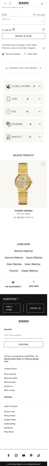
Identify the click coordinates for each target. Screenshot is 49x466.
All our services (10, 374)
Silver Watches (14, 264)
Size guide (41, 14)
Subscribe (24, 344)
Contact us (35, 308)
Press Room (9, 431)
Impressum (8, 427)
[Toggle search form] (10, 4)
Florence (13, 270)
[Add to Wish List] (43, 29)
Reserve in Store (23, 36)
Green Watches (32, 264)
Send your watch (10, 378)
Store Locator (9, 390)
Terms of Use (9, 411)
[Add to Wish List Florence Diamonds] (43, 164)
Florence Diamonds (24, 211)
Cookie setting (9, 423)
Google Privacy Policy (12, 358)
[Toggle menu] (5, 4)
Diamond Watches (14, 257)
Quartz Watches (34, 257)
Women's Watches (23, 250)
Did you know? (10, 382)
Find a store (9, 308)
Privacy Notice (9, 415)
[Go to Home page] (23, 3)
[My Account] (42, 4)
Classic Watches (29, 270)
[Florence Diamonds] (23, 184)
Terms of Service (32, 358)
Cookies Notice (10, 419)
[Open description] (43, 48)
